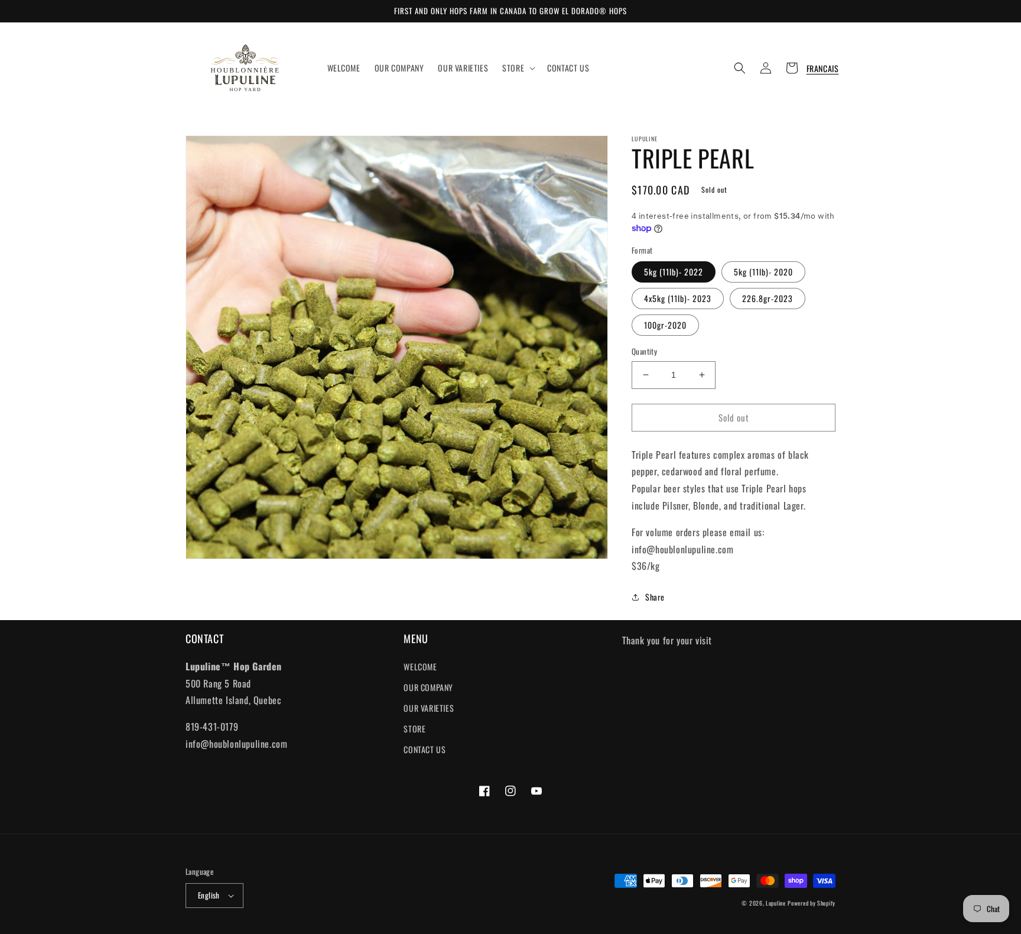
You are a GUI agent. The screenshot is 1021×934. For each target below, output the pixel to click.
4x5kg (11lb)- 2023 (677, 298)
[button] (517, 68)
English (209, 895)
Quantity (644, 351)
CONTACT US (425, 749)
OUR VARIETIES (429, 708)
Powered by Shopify (811, 903)
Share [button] (655, 597)
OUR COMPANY (428, 687)
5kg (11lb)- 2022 (673, 271)
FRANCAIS (822, 68)
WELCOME (420, 666)
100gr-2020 (665, 325)
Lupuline (776, 903)
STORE (414, 728)
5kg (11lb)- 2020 (763, 271)
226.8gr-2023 (767, 298)
